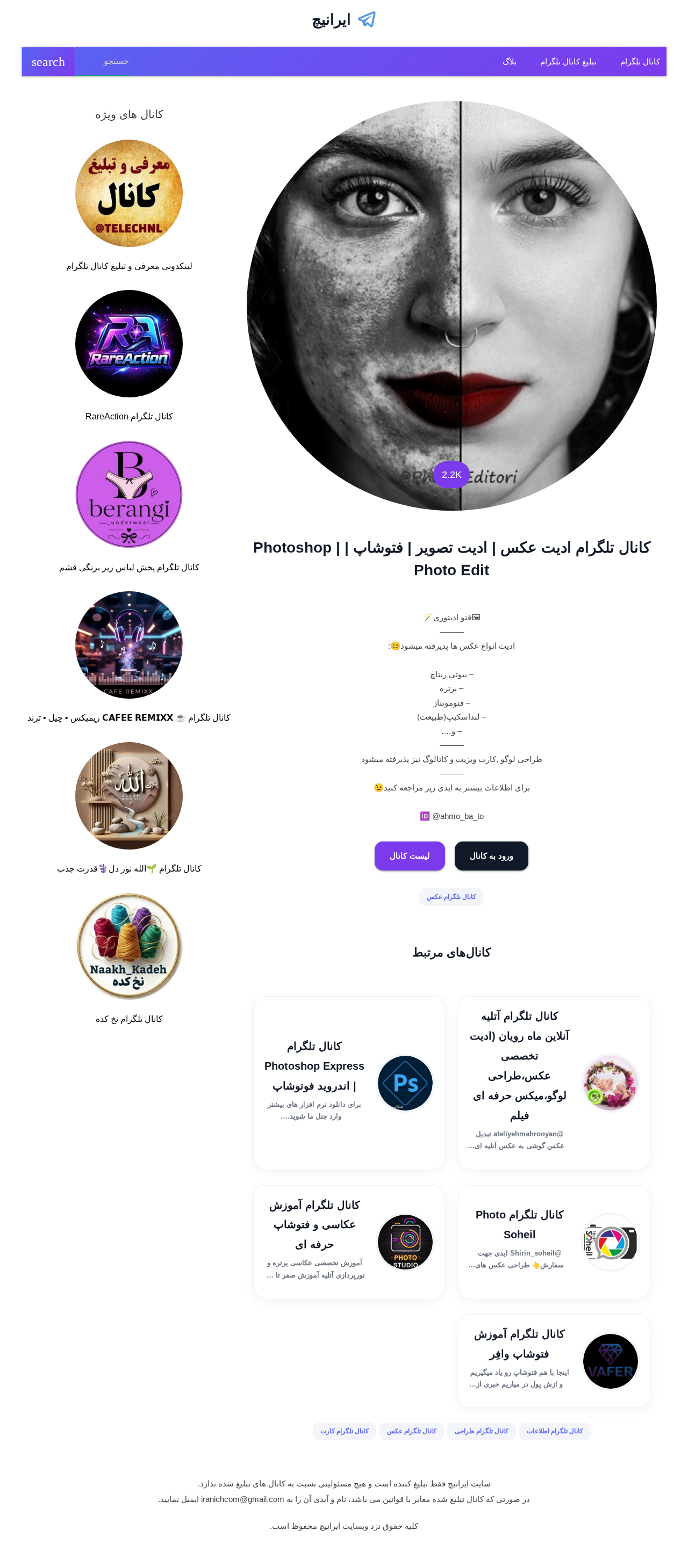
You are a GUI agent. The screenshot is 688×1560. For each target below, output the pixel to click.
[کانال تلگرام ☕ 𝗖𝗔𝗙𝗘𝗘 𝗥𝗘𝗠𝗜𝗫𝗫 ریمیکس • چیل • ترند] (129, 647)
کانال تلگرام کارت (344, 1431)
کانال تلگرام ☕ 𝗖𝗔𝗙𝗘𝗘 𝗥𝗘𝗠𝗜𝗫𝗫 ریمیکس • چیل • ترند (129, 717)
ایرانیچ (331, 19)
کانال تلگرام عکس (451, 897)
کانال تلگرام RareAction (129, 416)
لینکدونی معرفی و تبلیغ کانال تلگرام (129, 266)
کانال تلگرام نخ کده (129, 1019)
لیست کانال (410, 855)
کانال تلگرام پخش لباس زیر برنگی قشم (129, 567)
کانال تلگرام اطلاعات (555, 1431)
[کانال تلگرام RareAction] (129, 346)
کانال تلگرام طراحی (481, 1431)
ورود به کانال (491, 855)
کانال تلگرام (640, 61)
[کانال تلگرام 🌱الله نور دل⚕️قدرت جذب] (129, 798)
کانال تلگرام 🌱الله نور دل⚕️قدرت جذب (129, 868)
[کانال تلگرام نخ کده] (129, 948)
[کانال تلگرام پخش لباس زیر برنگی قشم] (129, 497)
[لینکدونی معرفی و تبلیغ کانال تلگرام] (129, 195)
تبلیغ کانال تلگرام (568, 61)
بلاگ (510, 61)
